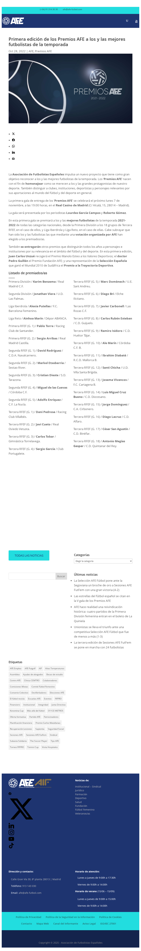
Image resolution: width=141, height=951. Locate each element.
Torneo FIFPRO (17, 747)
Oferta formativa (18, 716)
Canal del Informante (65, 923)
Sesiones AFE (16, 734)
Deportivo (80, 798)
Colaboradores (50, 680)
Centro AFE (15, 680)
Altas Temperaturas (54, 668)
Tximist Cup (33, 747)
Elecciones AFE (57, 692)
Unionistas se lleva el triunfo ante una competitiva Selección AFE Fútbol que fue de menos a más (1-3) (101, 631)
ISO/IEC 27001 (108, 923)
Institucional (29, 704)
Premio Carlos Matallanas (48, 722)
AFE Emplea (15, 668)
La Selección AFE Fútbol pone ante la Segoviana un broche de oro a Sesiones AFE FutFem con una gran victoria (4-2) (103, 585)
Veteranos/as (82, 813)
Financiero (15, 704)
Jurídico (79, 790)
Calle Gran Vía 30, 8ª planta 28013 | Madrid (36, 879)
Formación (81, 794)
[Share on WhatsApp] (13, 146)
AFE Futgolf (30, 668)
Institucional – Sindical (88, 786)
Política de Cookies (110, 917)
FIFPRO (58, 698)
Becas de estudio (54, 674)
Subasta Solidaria (18, 741)
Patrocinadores (51, 716)
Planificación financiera (21, 722)
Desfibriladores (39, 692)
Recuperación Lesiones (21, 728)
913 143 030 (29, 886)
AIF (40, 668)
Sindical (53, 734)
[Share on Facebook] (13, 140)
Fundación (81, 805)
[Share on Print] (13, 159)
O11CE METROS (55, 710)
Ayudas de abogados (33, 674)
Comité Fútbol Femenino (43, 686)
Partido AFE (34, 716)
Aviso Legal (89, 923)
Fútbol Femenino (84, 809)
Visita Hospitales (50, 747)
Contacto (26, 923)
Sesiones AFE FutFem (36, 734)
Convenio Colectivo (19, 692)
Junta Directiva (59, 704)
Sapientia (39, 728)
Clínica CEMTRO (31, 680)
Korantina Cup (17, 710)
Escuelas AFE (34, 698)
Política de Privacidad (28, 917)
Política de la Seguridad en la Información (70, 917)
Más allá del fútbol (36, 710)
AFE (31, 51)
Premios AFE (43, 51)
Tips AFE (55, 741)
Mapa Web (42, 923)
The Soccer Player (38, 741)
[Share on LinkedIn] (13, 153)
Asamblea (15, 674)
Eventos (48, 698)
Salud (78, 802)
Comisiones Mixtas (19, 686)
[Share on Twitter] (13, 134)
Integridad (43, 704)
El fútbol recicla (17, 698)
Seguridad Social (56, 728)
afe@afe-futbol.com (30, 892)
